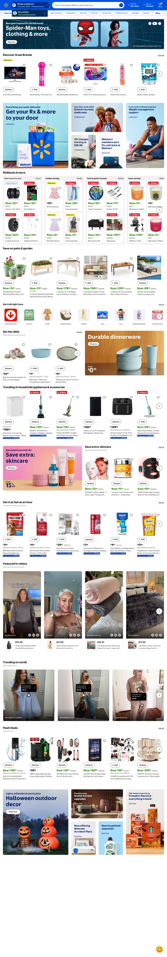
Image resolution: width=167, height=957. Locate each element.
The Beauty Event (121, 13)
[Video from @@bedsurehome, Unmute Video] (115, 635)
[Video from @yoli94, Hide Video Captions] (78, 635)
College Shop (71, 13)
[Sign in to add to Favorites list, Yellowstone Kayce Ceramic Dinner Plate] (76, 344)
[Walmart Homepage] (6, 5)
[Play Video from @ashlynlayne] (22, 605)
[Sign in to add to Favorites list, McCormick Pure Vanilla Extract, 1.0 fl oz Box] (51, 515)
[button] (133, 5)
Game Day (135, 13)
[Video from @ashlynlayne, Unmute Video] (33, 635)
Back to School (56, 13)
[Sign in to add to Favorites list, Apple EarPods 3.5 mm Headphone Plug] (37, 220)
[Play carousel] (154, 23)
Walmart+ (146, 13)
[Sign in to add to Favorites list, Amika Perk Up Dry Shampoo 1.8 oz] (131, 65)
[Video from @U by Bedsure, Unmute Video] (156, 635)
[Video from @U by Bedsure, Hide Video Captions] (160, 635)
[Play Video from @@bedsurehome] (104, 605)
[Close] (45, 13)
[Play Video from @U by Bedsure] (145, 605)
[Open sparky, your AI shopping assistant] (159, 949)
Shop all (161, 55)
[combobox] (88, 5)
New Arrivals (106, 13)
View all (38, 178)
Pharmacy (94, 13)
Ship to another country (27, 14)
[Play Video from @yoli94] (63, 605)
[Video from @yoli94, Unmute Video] (74, 635)
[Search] (121, 5)
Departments (9, 13)
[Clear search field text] (115, 5)
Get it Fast (83, 13)
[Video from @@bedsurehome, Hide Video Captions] (119, 635)
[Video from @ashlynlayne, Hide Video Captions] (37, 635)
